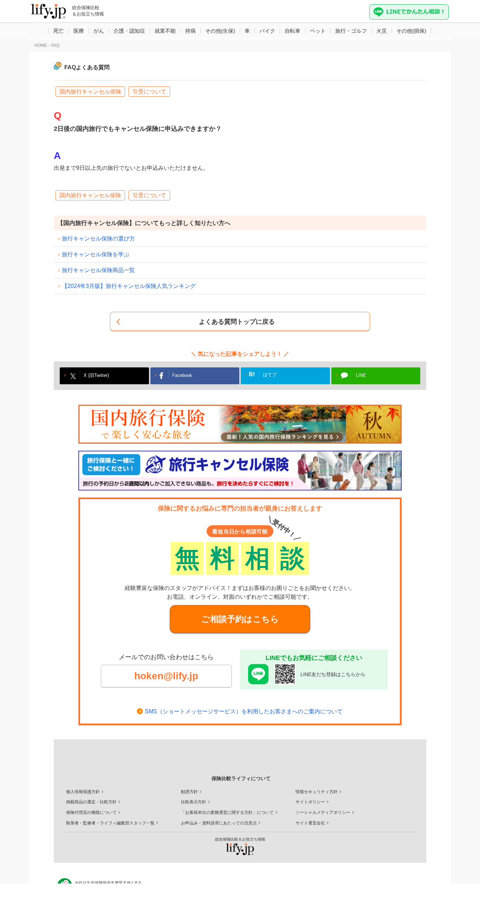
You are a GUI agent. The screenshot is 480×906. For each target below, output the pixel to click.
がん (98, 30)
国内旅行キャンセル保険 (90, 92)
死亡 (58, 30)
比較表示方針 (193, 801)
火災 (381, 30)
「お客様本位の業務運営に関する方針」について (227, 812)
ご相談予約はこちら (240, 619)
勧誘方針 (189, 791)
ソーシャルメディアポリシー (323, 812)
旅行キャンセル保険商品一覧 (98, 270)
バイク (267, 30)
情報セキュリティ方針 (317, 791)
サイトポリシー (310, 801)
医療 (78, 30)
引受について (149, 92)
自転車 (292, 30)
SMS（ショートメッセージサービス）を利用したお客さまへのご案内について (244, 711)
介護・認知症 (129, 30)
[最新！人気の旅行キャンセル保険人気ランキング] (240, 470)
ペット (318, 30)
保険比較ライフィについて (241, 778)
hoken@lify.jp (166, 675)
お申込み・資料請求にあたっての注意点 (219, 823)
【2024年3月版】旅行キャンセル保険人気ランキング (129, 286)
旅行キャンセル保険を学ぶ (95, 254)
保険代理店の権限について (91, 812)
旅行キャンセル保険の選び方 (98, 239)
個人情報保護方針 (83, 791)
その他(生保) (220, 30)
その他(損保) (411, 30)
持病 (190, 30)
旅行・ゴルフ (351, 30)
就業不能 (165, 30)
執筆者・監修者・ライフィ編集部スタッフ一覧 (110, 823)
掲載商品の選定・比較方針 (91, 801)
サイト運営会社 (310, 823)
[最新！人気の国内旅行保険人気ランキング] (240, 424)
